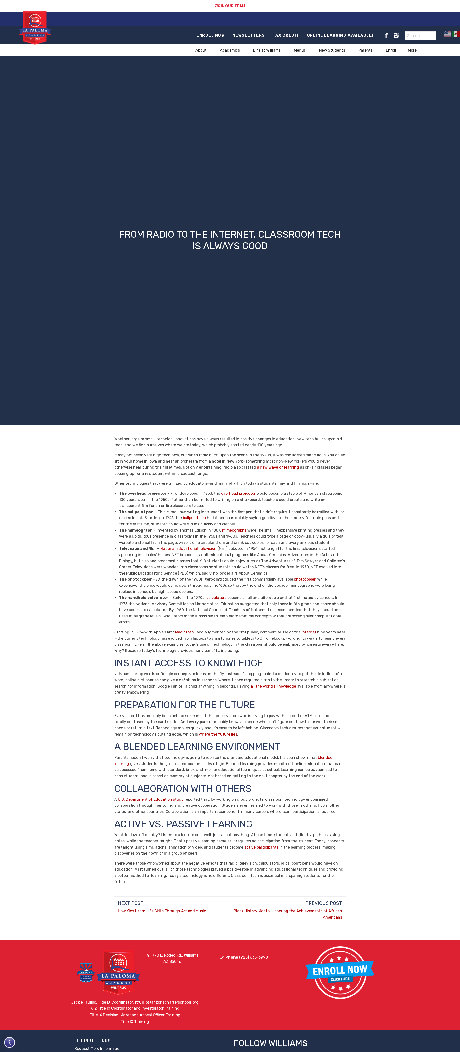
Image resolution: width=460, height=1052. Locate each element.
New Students (332, 50)
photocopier (304, 579)
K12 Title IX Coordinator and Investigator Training (135, 1008)
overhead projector (238, 493)
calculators (216, 597)
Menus (300, 50)
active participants (261, 847)
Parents (365, 50)
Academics (230, 50)
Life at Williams (267, 50)
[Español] (456, 34)
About (201, 50)
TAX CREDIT (286, 35)
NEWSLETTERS (248, 35)
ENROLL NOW (210, 35)
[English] (448, 34)
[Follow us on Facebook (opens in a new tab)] (386, 35)
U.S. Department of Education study (151, 799)
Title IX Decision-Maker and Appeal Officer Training (135, 1015)
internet (308, 632)
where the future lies (218, 734)
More (412, 50)
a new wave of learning (278, 467)
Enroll (391, 50)
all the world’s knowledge (273, 686)
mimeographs (234, 530)
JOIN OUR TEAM (230, 6)
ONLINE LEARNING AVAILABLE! (340, 35)
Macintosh (184, 632)
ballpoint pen (194, 518)
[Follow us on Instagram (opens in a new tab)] (396, 35)
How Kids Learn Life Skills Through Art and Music (162, 911)
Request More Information (98, 1048)
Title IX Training (135, 1021)
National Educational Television (188, 548)
